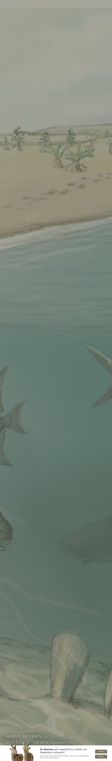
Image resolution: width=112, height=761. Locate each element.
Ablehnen (101, 756)
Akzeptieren (101, 751)
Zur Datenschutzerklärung (51, 757)
